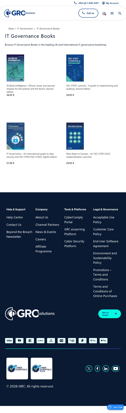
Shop (11, 28)
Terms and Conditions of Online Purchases (105, 291)
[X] (89, 368)
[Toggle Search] (120, 13)
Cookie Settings (63, 409)
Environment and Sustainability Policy (105, 258)
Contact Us (13, 224)
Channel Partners (47, 224)
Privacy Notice (16, 409)
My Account (112, 3)
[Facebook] (97, 368)
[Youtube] (116, 368)
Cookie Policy (39, 409)
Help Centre (14, 217)
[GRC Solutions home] (29, 313)
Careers (40, 239)
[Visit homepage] (19, 13)
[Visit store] (104, 13)
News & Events (45, 232)
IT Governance (25, 28)
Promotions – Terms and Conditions (102, 274)
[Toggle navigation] (112, 13)
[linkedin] (106, 368)
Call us (90, 13)
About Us (41, 217)
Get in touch (105, 314)
